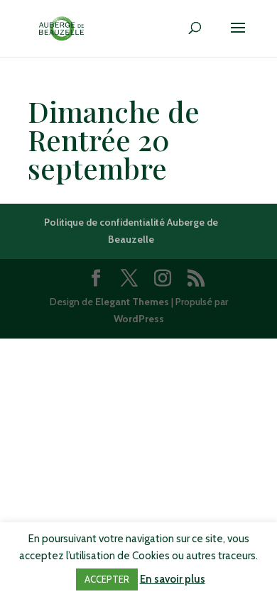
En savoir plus (172, 579)
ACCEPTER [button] (107, 579)
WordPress (139, 318)
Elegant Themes (132, 301)
